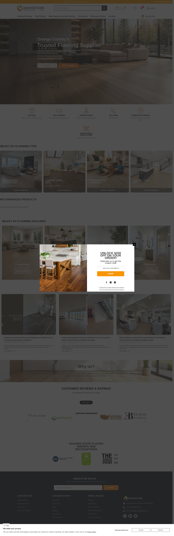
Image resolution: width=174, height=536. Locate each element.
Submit (111, 274)
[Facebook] (106, 282)
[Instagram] (111, 282)
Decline (160, 530)
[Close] (134, 244)
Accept (141, 530)
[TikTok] (115, 282)
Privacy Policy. (91, 532)
